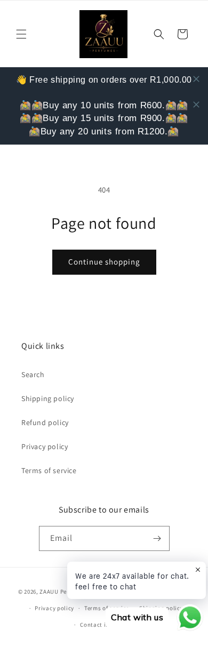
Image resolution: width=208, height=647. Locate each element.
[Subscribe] (157, 538)
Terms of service (49, 470)
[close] (196, 79)
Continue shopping (104, 262)
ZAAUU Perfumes (62, 591)
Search (33, 374)
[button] (21, 34)
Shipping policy (47, 398)
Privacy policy (44, 446)
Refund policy (45, 422)
